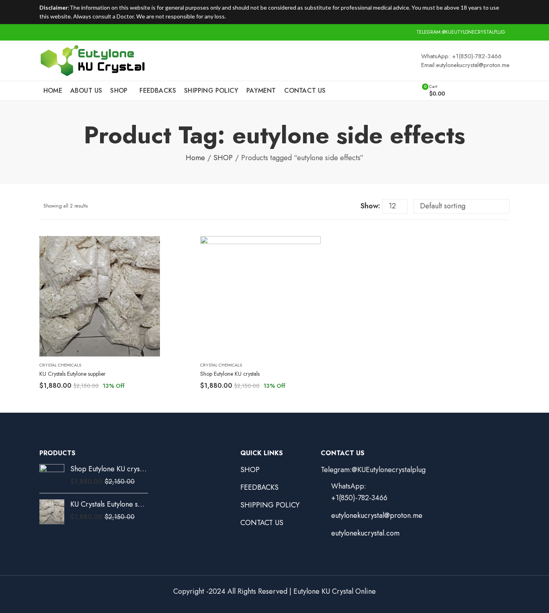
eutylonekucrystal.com (365, 533)
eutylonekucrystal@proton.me (376, 515)
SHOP (223, 158)
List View (351, 206)
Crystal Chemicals (60, 365)
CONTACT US (261, 522)
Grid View (339, 206)
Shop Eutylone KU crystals (230, 374)
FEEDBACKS (259, 487)
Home (195, 158)
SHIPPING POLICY (269, 505)
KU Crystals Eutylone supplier (72, 374)
